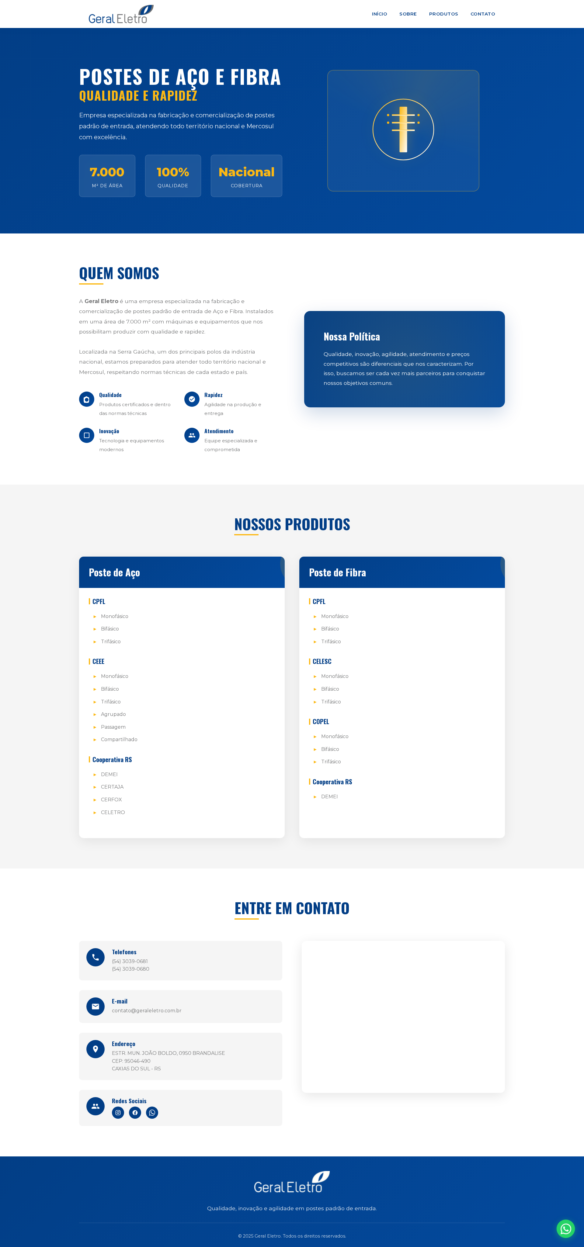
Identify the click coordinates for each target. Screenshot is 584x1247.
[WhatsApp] (152, 1113)
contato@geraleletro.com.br (147, 1011)
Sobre (408, 14)
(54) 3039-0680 (130, 969)
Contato (483, 14)
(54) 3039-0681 (130, 961)
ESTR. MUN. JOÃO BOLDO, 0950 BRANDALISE (168, 1053)
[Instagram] (118, 1113)
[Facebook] (135, 1113)
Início (379, 14)
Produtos (443, 14)
